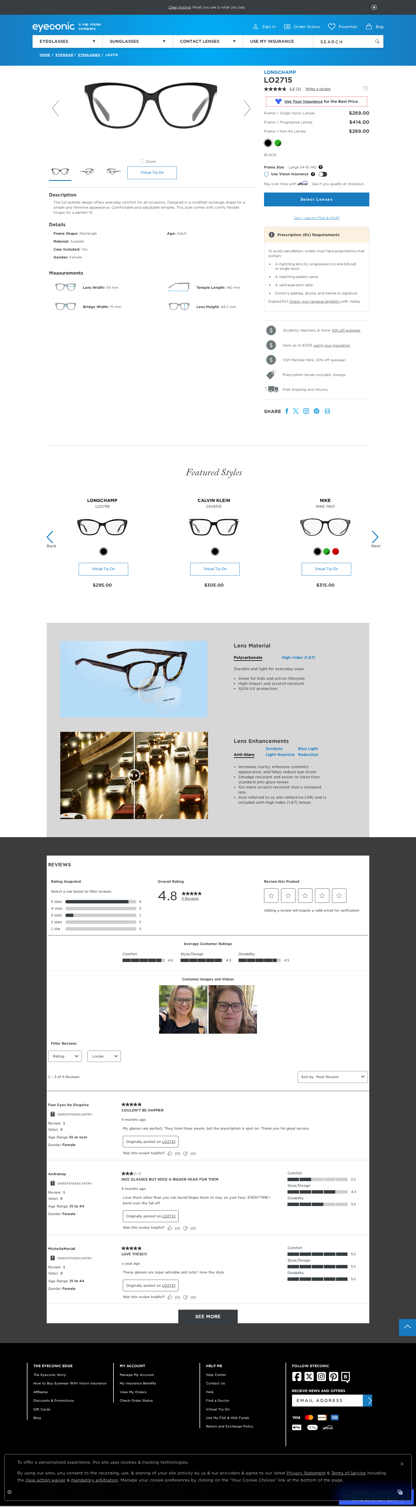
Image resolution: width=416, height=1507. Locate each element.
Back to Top (407, 1327)
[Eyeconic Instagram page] (321, 1380)
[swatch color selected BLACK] (103, 551)
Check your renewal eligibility (315, 301)
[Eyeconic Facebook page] (296, 1380)
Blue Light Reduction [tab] (308, 752)
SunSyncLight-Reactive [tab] (280, 752)
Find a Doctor (218, 1401)
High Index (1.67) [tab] (298, 657)
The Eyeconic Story (49, 1375)
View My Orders (133, 1392)
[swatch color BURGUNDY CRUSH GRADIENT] (335, 551)
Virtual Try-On (152, 172)
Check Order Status (136, 1401)
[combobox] (338, 40)
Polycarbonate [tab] (248, 657)
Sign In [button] (269, 27)
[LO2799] (102, 544)
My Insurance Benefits (138, 1383)
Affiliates (40, 1392)
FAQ (209, 1392)
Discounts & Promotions (53, 1401)
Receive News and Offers (318, 1391)
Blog (37, 1418)
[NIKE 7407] (325, 544)
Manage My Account (137, 1375)
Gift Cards (41, 1409)
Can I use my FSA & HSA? (317, 218)
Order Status (307, 27)
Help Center (216, 1375)
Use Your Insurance (303, 101)
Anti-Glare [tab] (244, 755)
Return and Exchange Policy (229, 1426)
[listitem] (287, 411)
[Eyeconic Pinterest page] (333, 1380)
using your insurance (331, 345)
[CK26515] (213, 544)
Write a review (318, 89)
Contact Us (215, 1383)
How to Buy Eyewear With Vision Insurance (69, 1383)
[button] (342, 26)
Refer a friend (195, 7)
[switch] (323, 174)
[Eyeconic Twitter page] (309, 1380)
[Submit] (369, 1400)
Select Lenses (317, 199)
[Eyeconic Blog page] (345, 1382)
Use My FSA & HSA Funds (227, 1418)
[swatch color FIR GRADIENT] (326, 551)
